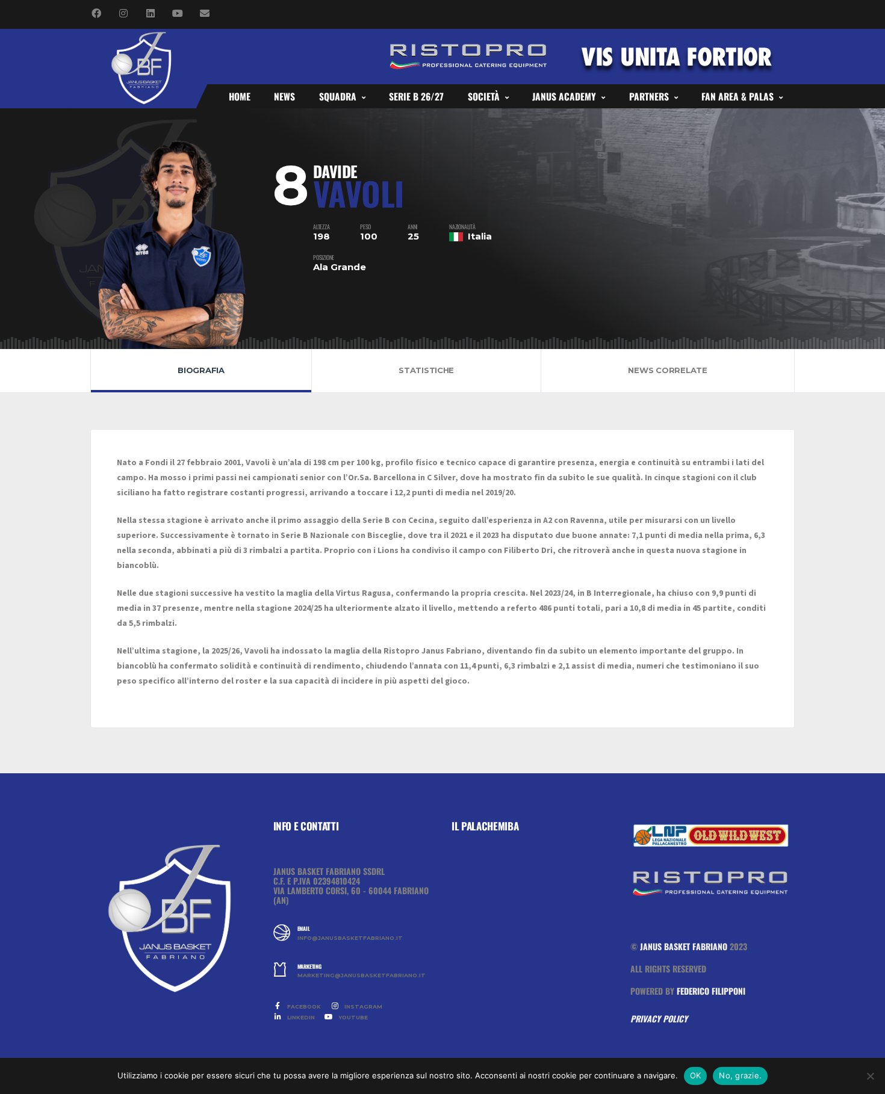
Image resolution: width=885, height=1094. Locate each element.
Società (484, 96)
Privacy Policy (659, 1018)
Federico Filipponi (711, 990)
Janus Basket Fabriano (683, 946)
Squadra (337, 96)
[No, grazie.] (870, 1076)
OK (695, 1075)
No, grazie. (740, 1075)
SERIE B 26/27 (416, 96)
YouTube (352, 1017)
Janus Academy (564, 96)
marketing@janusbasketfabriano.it (361, 975)
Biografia (201, 370)
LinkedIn (300, 1017)
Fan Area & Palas (737, 96)
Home (239, 96)
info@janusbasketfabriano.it (350, 938)
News (284, 96)
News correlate (667, 370)
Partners (649, 96)
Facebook (303, 1006)
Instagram (362, 1006)
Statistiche (426, 370)
